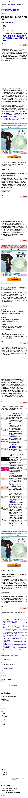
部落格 (4, 26)
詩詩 (2, 657)
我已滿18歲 (3, 795)
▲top (2, 670)
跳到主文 (3, 13)
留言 (11, 664)
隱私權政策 (23, 778)
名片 (4, 28)
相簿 (4, 25)
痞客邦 (7, 664)
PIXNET (6, 778)
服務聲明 (14, 779)
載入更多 (2, 673)
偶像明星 (11, 22)
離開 (7, 795)
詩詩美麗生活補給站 (10, 10)
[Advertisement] (14, 75)
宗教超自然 (11, 668)
